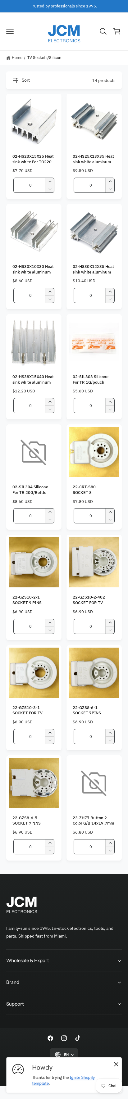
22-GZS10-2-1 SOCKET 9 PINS (27, 600)
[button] (10, 31)
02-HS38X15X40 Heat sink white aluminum (33, 379)
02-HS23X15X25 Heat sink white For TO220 (33, 159)
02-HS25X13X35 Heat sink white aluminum (93, 159)
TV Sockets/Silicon (44, 57)
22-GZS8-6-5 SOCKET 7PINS (26, 820)
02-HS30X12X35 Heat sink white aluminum (93, 269)
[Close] (116, 1064)
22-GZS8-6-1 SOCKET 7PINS (87, 710)
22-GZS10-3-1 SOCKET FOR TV (27, 710)
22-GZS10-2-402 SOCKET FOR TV (89, 600)
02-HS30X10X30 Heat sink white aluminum (33, 269)
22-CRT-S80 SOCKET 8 (84, 489)
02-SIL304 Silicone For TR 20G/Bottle (30, 489)
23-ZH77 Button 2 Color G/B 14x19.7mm (93, 820)
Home (17, 57)
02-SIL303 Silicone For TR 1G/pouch (90, 379)
